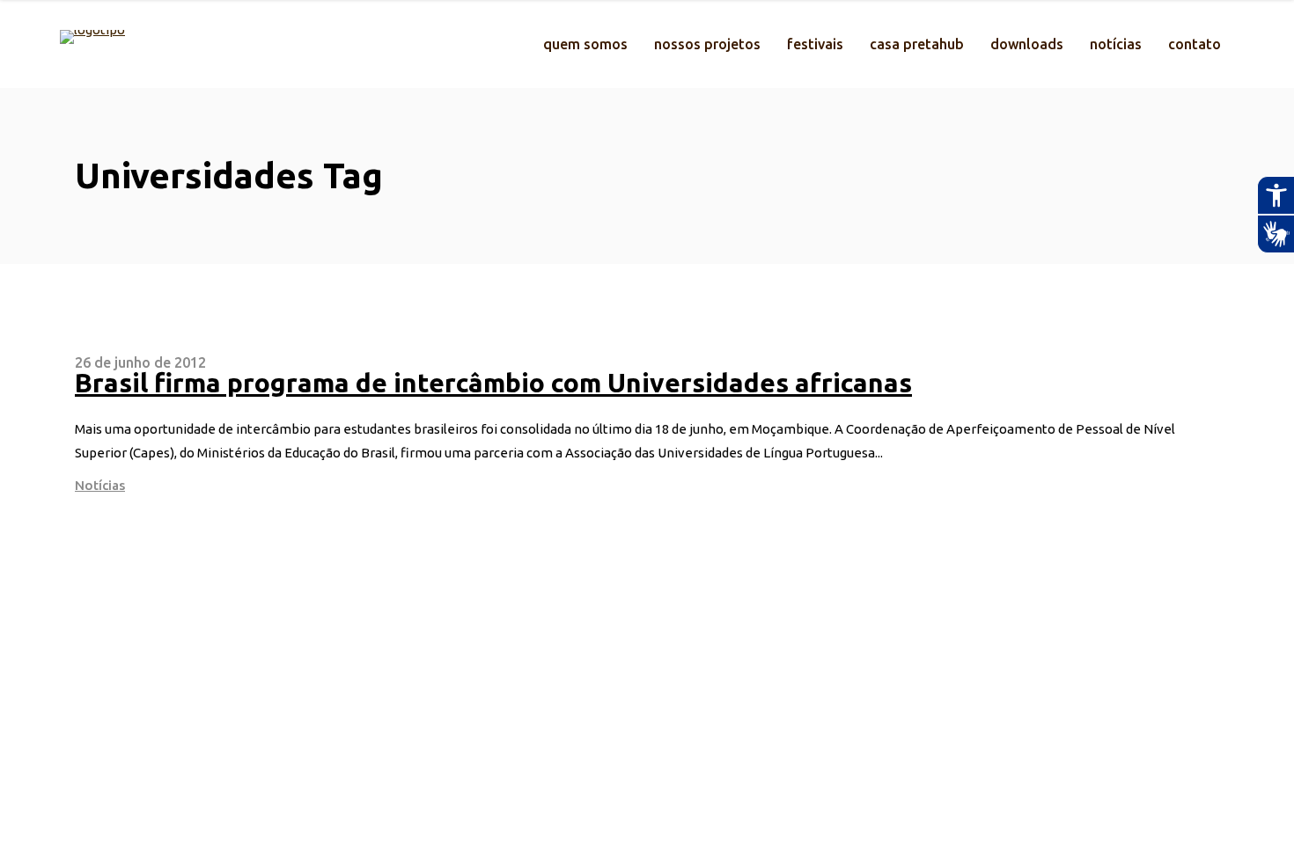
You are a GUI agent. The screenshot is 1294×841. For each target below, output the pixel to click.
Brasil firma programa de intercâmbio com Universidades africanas (493, 383)
